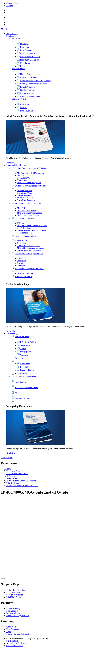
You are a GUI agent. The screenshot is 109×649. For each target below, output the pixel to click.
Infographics (25, 352)
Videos (23, 348)
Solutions (10, 36)
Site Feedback (12, 641)
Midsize (23, 107)
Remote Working (27, 87)
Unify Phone (22, 180)
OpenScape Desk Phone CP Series (31, 230)
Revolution (21, 243)
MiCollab (21, 175)
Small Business (26, 111)
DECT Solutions (24, 228)
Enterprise (24, 104)
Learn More (11, 331)
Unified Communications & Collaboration (32, 168)
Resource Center (22, 336)
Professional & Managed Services (29, 253)
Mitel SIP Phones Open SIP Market (32, 225)
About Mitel (25, 364)
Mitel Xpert (22, 241)
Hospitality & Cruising (29, 60)
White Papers (25, 345)
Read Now (11, 163)
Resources (11, 333)
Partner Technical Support (17, 590)
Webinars (24, 355)
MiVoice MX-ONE (25, 198)
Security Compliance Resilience (33, 84)
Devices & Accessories (24, 218)
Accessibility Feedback (16, 643)
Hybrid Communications (30, 74)
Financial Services (27, 53)
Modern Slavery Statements (18, 634)
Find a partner (12, 611)
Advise (20, 258)
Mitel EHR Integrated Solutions (30, 248)
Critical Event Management (28, 245)
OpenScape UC (23, 178)
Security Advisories (23, 399)
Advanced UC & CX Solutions (28, 203)
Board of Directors (28, 370)
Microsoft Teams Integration (29, 182)
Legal (8, 631)
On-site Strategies (27, 90)
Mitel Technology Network (17, 615)
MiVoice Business (24, 190)
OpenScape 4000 (24, 195)
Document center (13, 592)
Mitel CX (21, 208)
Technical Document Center (26, 387)
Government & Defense (30, 56)
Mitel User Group (13, 597)
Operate (20, 263)
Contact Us (11, 627)
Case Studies (20, 382)
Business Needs (18, 68)
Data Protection (12, 629)
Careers (23, 373)
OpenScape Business (26, 200)
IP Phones (21, 223)
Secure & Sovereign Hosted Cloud (29, 268)
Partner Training (13, 608)
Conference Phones (25, 233)
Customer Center (13, 3)
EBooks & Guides (28, 342)
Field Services (26, 50)
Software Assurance (23, 276)
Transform (21, 261)
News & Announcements (25, 376)
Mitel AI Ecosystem (28, 77)
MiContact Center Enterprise (29, 215)
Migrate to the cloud (28, 93)
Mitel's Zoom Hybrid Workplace (30, 173)
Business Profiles (19, 99)
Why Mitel (11, 33)
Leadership (25, 367)
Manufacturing (26, 63)
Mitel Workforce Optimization (29, 213)
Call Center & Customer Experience (35, 80)
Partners (9, 6)
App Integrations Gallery (30, 96)
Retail (22, 66)
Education (24, 47)
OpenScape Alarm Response (29, 250)
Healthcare (24, 44)
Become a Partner (13, 613)
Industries (16, 38)
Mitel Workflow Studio (26, 210)
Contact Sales (6, 457)
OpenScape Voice (24, 193)
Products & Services (15, 165)
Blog (17, 393)
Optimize (21, 265)
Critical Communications (25, 236)
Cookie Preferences (14, 645)
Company (19, 358)
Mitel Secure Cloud (25, 273)
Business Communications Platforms (30, 186)
